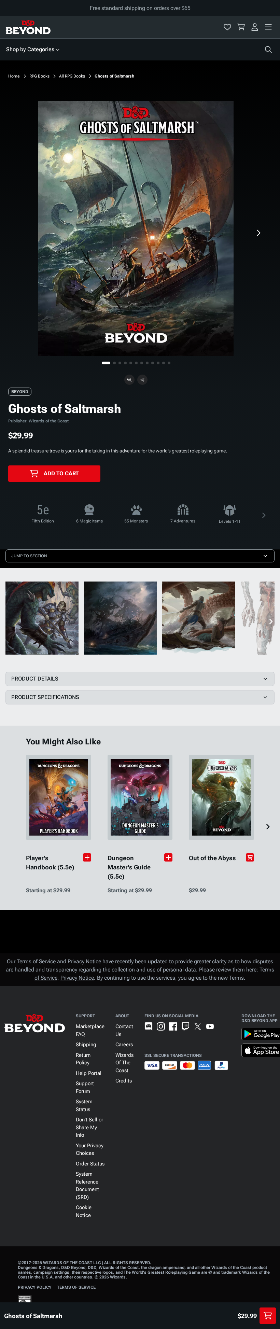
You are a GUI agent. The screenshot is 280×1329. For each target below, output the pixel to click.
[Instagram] (161, 1026)
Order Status (90, 1164)
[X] (198, 1026)
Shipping (86, 1044)
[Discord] (148, 1026)
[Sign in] (255, 27)
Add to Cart (61, 473)
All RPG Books (72, 76)
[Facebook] (173, 1026)
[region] (136, 228)
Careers (124, 1044)
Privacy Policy (35, 1287)
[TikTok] (222, 1026)
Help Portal (88, 1073)
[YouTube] (210, 1026)
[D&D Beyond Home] (28, 27)
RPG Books (39, 76)
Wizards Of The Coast (124, 1063)
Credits (123, 1081)
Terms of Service (76, 1287)
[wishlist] (227, 27)
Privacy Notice (77, 978)
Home (14, 76)
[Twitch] (185, 1026)
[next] (258, 232)
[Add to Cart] (250, 857)
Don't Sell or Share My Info (89, 1127)
